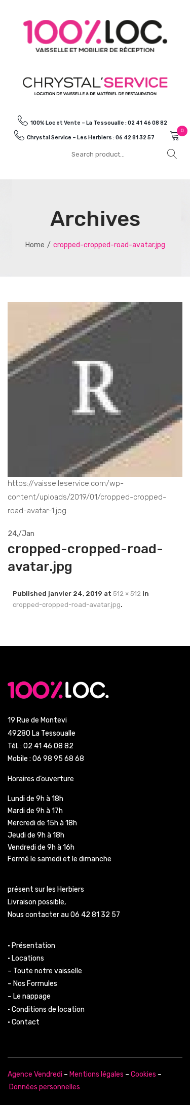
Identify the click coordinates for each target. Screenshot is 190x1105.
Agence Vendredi (35, 1074)
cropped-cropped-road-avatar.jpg (67, 604)
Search (172, 154)
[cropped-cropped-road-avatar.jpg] (95, 389)
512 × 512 (127, 593)
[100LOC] (95, 35)
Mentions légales (96, 1074)
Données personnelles (44, 1087)
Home (35, 245)
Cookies (143, 1074)
